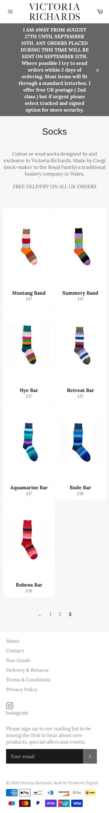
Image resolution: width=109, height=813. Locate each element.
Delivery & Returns (27, 670)
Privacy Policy (22, 689)
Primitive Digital (83, 782)
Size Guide (18, 660)
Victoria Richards (36, 782)
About (12, 641)
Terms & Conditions (28, 680)
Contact (15, 650)
